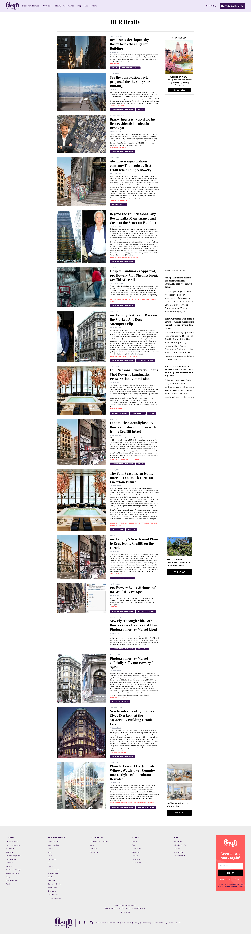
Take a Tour (179, 572)
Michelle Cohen (117, 283)
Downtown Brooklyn (55, 884)
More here (114, 607)
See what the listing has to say (123, 356)
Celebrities (142, 649)
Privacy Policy (237, 886)
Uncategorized (118, 204)
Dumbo (50, 877)
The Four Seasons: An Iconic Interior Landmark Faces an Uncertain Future (131, 477)
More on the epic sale (119, 697)
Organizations (136, 849)
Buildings (135, 856)
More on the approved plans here (124, 459)
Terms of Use (226, 886)
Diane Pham (116, 382)
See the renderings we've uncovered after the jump (132, 803)
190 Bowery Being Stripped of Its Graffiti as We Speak (133, 589)
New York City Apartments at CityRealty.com (130, 908)
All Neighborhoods (54, 898)
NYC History (10, 866)
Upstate (92, 845)
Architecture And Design (122, 110)
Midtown (51, 852)
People (134, 841)
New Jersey (94, 849)
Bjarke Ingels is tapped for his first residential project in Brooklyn (133, 123)
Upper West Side (53, 841)
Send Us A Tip (178, 852)
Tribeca (50, 866)
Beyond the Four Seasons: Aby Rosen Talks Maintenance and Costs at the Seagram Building (133, 218)
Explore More (90, 6)
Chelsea (50, 856)
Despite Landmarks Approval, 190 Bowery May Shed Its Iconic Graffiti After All (134, 275)
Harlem (50, 849)
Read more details (118, 147)
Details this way (117, 105)
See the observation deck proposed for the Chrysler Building (130, 81)
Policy (114, 68)
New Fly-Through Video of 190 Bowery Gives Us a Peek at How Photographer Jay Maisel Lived (133, 625)
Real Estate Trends (130, 68)
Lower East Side (53, 870)
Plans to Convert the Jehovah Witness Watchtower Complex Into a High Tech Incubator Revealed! (132, 772)
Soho (49, 863)
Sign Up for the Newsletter (232, 6)
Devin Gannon (117, 52)
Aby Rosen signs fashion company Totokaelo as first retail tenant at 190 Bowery (130, 165)
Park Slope (51, 880)
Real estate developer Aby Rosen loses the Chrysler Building (129, 43)
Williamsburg (52, 887)
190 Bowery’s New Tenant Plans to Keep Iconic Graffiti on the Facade (134, 543)
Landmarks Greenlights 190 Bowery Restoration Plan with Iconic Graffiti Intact (133, 427)
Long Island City (53, 894)
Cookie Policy (146, 923)
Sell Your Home (137, 863)
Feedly (170, 923)
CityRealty (132, 905)
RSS (179, 923)
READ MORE (114, 63)
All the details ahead (119, 200)
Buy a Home (136, 859)
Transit (8, 884)
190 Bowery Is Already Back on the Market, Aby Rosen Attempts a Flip (133, 319)
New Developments (64, 6)
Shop (79, 6)
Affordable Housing (12, 880)
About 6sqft (178, 841)
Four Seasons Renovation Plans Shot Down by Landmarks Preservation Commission (134, 374)
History (131, 529)
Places (134, 845)
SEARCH (210, 6)
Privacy (136, 923)
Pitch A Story (178, 849)
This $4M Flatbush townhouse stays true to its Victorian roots (178, 562)
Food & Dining (138, 413)
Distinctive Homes (30, 6)
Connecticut (94, 852)
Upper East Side (53, 845)
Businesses (135, 852)
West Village (52, 859)
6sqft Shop (9, 852)
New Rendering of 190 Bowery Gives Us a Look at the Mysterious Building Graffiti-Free (133, 717)
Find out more (116, 409)
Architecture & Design (13, 870)
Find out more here (118, 752)
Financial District (53, 873)
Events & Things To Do (13, 856)
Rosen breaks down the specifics (124, 257)
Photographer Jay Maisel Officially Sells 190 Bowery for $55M (133, 662)
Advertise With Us (180, 845)
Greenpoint (52, 891)
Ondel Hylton (117, 783)
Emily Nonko (116, 132)
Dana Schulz (116, 173)
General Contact (179, 856)
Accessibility (158, 923)
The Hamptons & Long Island (100, 841)
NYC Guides (47, 6)
